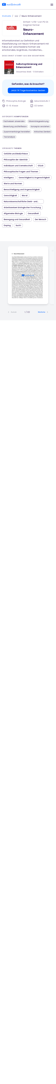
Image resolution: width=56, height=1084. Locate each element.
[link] (11, 5)
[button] (52, 5)
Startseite (6, 16)
